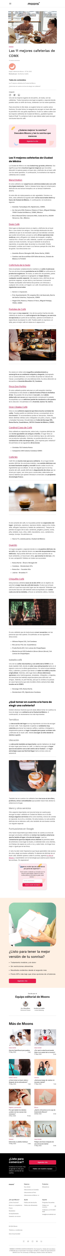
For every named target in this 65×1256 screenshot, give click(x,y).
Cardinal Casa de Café (20, 427)
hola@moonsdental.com (49, 1214)
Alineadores (45, 1187)
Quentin (13, 545)
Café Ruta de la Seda (19, 265)
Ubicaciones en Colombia (31, 1189)
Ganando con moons (15, 1216)
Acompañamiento (14, 1213)
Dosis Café (14, 224)
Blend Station (15, 180)
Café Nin (13, 457)
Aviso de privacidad (14, 1234)
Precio (11, 1208)
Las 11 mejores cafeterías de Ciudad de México (22, 83)
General (11, 46)
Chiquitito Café (16, 579)
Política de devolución (30, 1202)
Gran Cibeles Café (18, 407)
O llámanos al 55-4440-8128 (49, 1210)
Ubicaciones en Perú (30, 1192)
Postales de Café (17, 309)
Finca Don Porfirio (17, 386)
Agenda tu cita (32, 141)
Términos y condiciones (15, 1230)
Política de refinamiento (30, 1205)
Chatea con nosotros (45, 1206)
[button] (10, 3)
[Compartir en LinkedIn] (19, 95)
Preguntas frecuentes (48, 1202)
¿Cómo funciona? (14, 1202)
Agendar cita (22, 981)
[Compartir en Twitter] (14, 95)
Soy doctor (27, 1187)
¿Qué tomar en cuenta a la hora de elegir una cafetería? (24, 86)
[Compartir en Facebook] (10, 95)
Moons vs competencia (15, 1205)
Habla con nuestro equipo (42, 1169)
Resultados (12, 1211)
